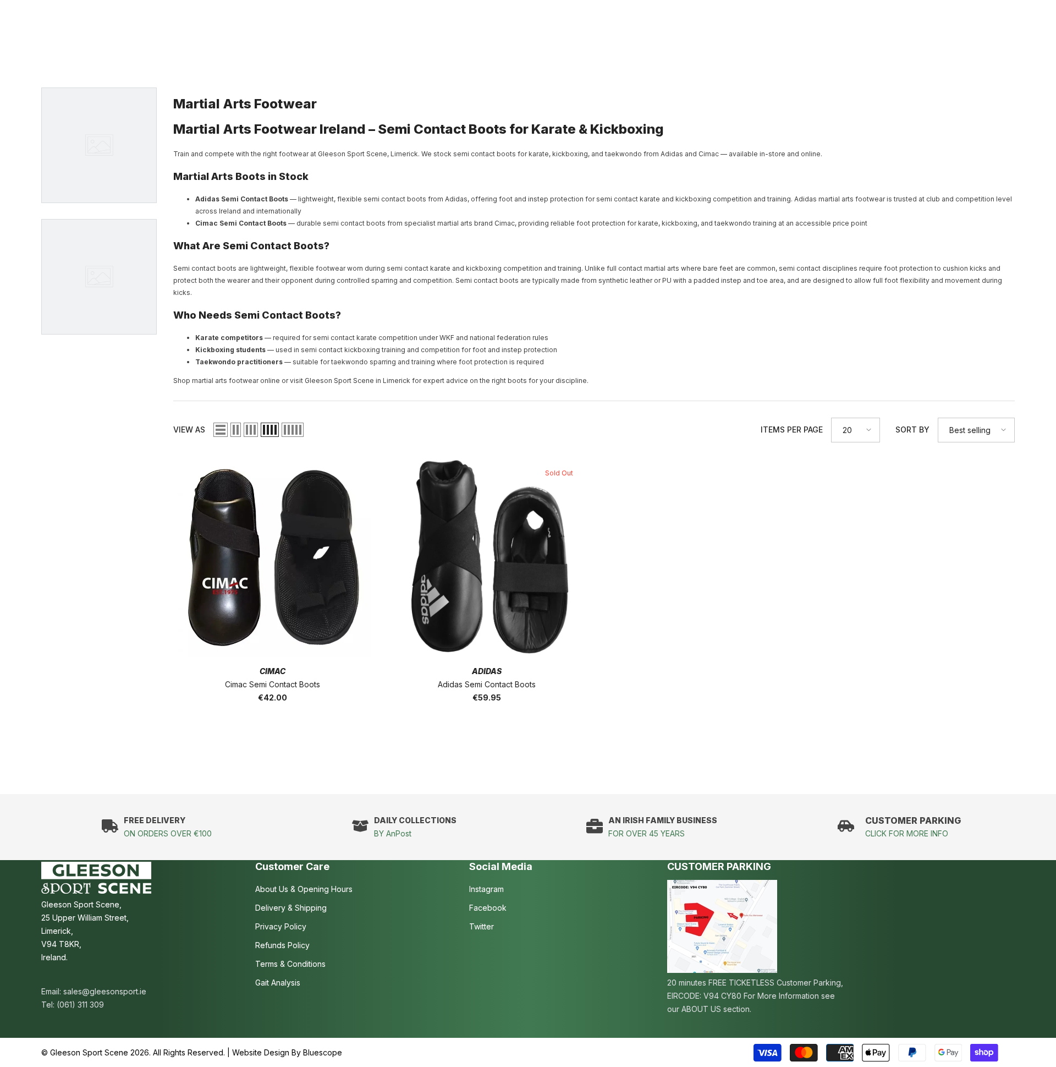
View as (189, 429)
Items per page (792, 429)
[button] (220, 430)
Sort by (912, 429)
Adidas (487, 671)
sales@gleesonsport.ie (104, 991)
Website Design (260, 1052)
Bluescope (322, 1052)
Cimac (272, 671)
